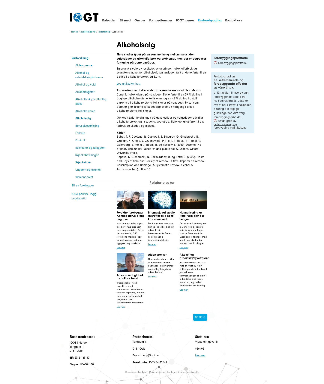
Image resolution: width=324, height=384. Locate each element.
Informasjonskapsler (188, 372)
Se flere (200, 317)
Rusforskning (104, 31)
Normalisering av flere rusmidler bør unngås (192, 216)
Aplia (144, 372)
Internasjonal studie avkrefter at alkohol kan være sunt (161, 216)
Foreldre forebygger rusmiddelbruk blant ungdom (130, 216)
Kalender (109, 20)
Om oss (140, 20)
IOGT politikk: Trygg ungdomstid (84, 196)
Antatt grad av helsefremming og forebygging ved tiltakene (230, 124)
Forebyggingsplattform (232, 63)
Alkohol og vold (85, 84)
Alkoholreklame (85, 111)
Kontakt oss (233, 20)
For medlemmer (160, 20)
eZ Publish (169, 372)
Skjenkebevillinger (87, 155)
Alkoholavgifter (84, 92)
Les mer (121, 247)
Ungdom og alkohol (88, 169)
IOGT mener (185, 20)
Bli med (125, 20)
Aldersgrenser (84, 65)
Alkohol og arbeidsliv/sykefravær (89, 75)
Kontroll (80, 140)
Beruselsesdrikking (87, 125)
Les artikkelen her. (128, 83)
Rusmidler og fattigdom (90, 147)
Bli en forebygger (83, 185)
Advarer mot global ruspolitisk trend (130, 276)
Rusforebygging (209, 20)
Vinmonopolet (84, 177)
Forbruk (80, 133)
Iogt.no (74, 31)
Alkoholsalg (83, 118)
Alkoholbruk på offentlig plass (90, 101)
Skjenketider (83, 162)
